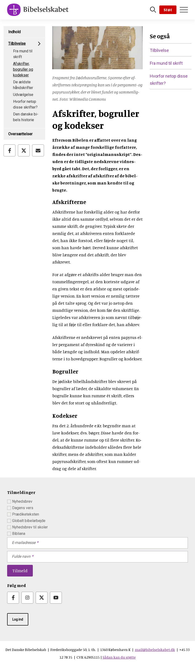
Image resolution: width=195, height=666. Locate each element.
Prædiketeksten (25, 514)
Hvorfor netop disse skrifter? (25, 104)
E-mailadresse (23, 542)
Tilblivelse (17, 43)
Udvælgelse (23, 94)
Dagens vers (22, 508)
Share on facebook (9, 150)
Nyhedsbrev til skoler (30, 527)
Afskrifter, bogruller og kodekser (23, 69)
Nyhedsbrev (22, 501)
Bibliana (18, 533)
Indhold (14, 32)
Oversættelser (20, 134)
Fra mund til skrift (22, 54)
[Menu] (184, 10)
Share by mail (38, 150)
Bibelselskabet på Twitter (42, 598)
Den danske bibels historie (25, 117)
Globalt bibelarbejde (28, 520)
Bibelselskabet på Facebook (13, 598)
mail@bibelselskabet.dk (155, 649)
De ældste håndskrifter (23, 85)
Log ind (17, 619)
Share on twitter (24, 150)
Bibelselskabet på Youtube (56, 598)
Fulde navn (21, 556)
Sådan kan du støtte (119, 657)
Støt (168, 9)
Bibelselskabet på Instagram (27, 598)
